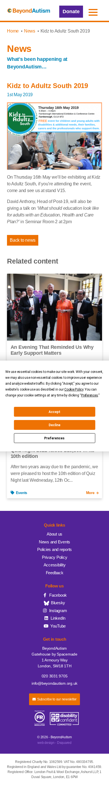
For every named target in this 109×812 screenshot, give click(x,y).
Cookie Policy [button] (73, 389)
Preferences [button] (89, 395)
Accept (54, 412)
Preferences (54, 438)
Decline (54, 425)
